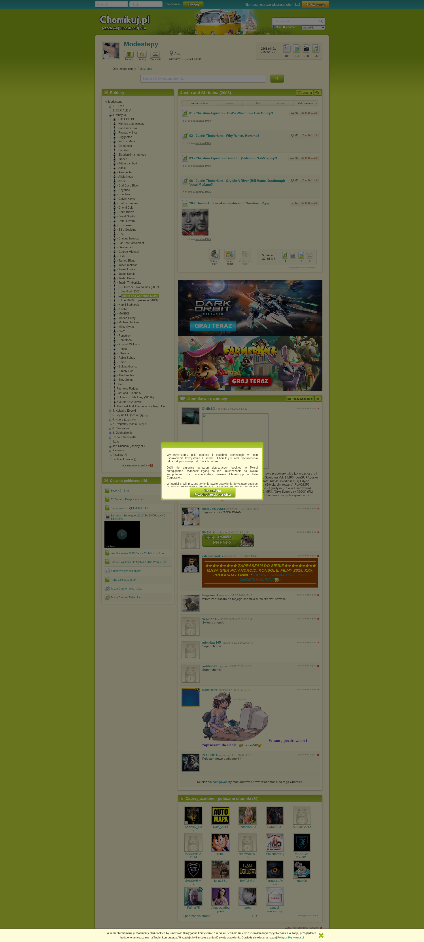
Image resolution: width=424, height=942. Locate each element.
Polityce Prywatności (290, 937)
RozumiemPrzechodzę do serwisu (213, 492)
